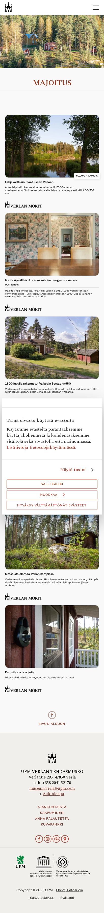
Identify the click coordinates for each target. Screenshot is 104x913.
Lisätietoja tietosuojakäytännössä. (41, 447)
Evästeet (67, 898)
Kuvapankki (52, 824)
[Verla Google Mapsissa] (65, 839)
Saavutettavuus (42, 898)
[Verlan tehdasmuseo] (8, 7)
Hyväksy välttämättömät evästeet (52, 505)
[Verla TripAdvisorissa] (56, 839)
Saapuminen (52, 813)
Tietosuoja (74, 890)
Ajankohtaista (52, 807)
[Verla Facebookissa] (39, 839)
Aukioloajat (53, 794)
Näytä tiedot (73, 470)
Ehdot (61, 890)
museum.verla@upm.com (52, 788)
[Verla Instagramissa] (47, 839)
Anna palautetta (52, 818)
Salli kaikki (52, 484)
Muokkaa (48, 495)
